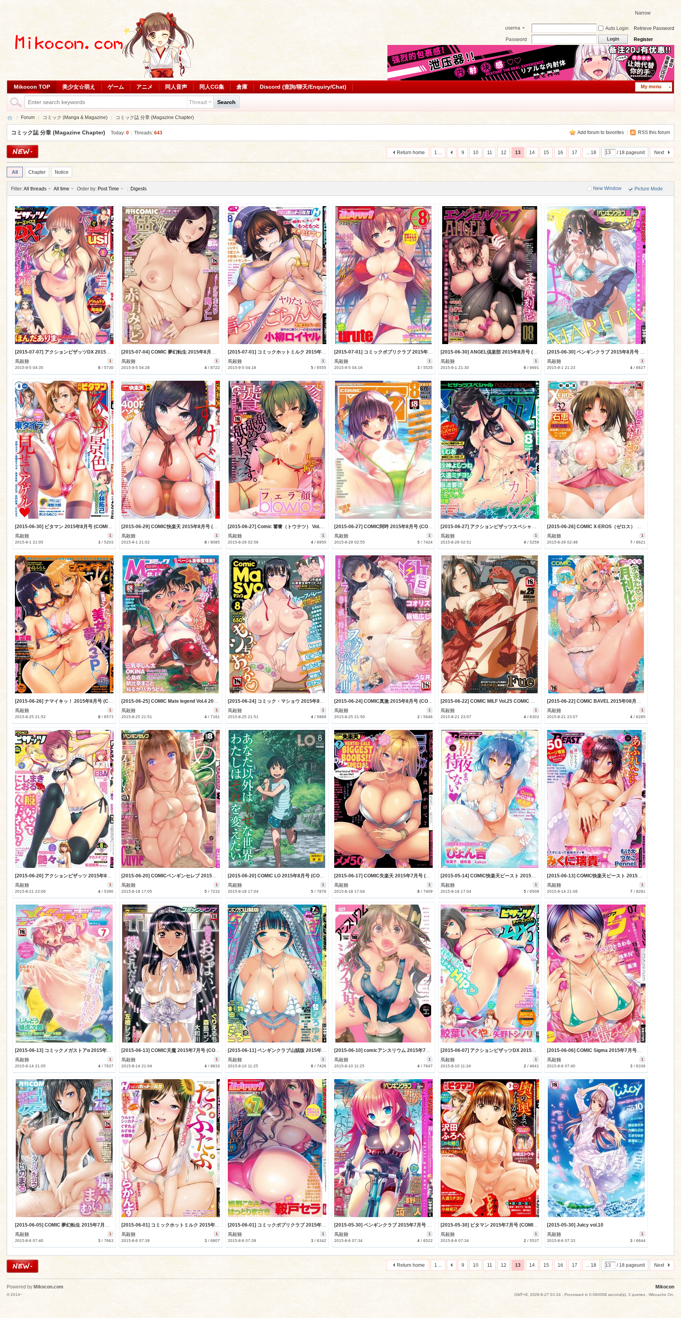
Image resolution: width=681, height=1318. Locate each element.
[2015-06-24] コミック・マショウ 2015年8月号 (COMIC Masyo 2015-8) (305, 701)
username (512, 28)
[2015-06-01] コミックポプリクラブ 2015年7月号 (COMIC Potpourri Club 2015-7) (316, 1225)
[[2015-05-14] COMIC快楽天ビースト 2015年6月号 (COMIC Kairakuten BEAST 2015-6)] (490, 799)
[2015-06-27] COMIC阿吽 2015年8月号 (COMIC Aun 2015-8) (399, 526)
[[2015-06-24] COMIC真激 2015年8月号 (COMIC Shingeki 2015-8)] (383, 624)
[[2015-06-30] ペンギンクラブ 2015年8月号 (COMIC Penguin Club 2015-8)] (596, 275)
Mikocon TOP (32, 87)
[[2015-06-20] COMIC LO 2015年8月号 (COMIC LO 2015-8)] (277, 799)
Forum (28, 117)
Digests (138, 189)
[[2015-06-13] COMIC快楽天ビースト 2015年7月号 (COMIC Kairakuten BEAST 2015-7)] (596, 799)
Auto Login (617, 28)
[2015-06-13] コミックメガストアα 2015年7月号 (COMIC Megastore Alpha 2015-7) (105, 1050)
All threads (35, 189)
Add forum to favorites (600, 132)
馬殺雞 (22, 361)
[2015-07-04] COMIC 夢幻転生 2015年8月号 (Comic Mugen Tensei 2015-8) (202, 352)
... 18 (591, 152)
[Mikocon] (101, 76)
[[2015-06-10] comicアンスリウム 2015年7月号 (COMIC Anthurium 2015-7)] (383, 973)
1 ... (438, 152)
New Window (607, 188)
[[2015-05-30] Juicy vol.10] (596, 1148)
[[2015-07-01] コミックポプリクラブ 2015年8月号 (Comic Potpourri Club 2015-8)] (383, 275)
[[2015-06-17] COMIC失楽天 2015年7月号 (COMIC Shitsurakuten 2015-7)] (383, 799)
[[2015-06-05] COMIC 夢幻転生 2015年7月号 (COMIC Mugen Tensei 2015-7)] (64, 1148)
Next (659, 152)
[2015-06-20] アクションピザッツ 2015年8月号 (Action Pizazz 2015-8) (91, 876)
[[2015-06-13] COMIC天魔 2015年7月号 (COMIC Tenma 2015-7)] (170, 973)
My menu (651, 86)
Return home (411, 152)
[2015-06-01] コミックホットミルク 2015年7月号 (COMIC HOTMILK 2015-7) (204, 1225)
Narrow (643, 13)
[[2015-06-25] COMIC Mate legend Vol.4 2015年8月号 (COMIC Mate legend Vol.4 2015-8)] (170, 624)
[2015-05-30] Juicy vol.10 (575, 1225)
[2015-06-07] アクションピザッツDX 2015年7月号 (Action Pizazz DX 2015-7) (524, 1050)
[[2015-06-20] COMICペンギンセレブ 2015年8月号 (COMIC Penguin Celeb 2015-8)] (170, 799)
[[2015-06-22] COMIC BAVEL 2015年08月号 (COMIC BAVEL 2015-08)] (596, 624)
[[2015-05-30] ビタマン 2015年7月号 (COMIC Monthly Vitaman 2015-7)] (490, 1148)
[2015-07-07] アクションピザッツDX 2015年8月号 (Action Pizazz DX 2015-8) (98, 352)
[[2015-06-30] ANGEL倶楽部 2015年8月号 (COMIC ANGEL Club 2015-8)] (490, 275)
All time (61, 189)
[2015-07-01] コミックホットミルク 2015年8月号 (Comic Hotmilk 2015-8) (308, 352)
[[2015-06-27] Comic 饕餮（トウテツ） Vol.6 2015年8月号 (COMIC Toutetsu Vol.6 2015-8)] (277, 450)
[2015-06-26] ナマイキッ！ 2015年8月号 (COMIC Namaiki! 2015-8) (87, 701)
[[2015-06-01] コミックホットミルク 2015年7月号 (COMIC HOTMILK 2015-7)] (170, 1148)
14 (532, 152)
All (15, 172)
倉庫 (241, 87)
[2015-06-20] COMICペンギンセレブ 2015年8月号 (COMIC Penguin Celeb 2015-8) (210, 876)
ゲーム (116, 87)
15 (546, 152)
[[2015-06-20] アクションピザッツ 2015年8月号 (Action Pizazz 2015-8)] (64, 799)
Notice (62, 172)
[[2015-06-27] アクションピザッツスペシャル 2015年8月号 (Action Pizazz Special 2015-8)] (490, 450)
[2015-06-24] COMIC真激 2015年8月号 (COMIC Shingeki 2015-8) (404, 701)
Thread (198, 102)
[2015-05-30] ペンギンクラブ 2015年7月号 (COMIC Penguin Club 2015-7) (413, 1225)
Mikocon (10, 117)
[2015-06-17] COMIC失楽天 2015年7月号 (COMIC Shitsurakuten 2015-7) (413, 876)
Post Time (108, 189)
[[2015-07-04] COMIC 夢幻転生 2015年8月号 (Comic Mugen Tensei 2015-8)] (170, 275)
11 (489, 152)
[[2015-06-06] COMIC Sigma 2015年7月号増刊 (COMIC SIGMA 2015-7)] (596, 973)
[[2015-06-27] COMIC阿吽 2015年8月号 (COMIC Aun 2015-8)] (383, 450)
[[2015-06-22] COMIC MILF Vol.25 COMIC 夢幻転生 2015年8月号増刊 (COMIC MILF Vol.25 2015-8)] (490, 624)
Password (516, 39)
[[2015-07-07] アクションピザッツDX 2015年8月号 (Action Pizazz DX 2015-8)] (64, 275)
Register (643, 39)
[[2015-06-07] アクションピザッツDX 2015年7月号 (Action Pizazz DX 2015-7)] (490, 973)
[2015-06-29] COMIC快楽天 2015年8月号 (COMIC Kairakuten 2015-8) (197, 526)
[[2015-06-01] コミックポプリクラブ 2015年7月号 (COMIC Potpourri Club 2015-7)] (277, 1148)
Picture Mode (648, 189)
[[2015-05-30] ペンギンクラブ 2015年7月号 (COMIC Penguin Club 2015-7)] (383, 1148)
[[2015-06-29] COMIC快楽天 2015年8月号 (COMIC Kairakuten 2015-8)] (170, 450)
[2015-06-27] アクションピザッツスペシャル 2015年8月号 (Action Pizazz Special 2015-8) (537, 526)
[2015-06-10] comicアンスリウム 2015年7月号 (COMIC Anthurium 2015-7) (415, 1050)
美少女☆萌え (78, 87)
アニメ (144, 87)
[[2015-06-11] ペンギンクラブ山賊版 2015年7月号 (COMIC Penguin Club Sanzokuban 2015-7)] (277, 973)
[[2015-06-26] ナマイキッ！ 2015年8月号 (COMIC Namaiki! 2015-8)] (64, 624)
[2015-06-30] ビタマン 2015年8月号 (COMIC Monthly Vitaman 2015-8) (91, 526)
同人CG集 (211, 87)
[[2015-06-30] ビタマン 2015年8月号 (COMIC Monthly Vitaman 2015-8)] (64, 450)
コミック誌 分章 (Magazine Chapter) (154, 117)
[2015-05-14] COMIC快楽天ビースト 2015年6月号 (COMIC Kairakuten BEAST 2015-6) (534, 876)
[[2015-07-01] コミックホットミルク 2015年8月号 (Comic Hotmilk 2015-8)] (277, 275)
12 (503, 152)
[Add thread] (22, 151)
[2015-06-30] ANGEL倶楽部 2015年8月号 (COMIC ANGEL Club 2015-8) (518, 352)
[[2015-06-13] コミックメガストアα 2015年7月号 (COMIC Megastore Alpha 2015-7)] (64, 973)
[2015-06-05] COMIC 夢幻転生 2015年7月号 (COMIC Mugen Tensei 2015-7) (96, 1225)
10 (475, 152)
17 (574, 152)
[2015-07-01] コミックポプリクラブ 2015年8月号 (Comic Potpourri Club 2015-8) (421, 352)
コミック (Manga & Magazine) (75, 117)
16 (560, 152)
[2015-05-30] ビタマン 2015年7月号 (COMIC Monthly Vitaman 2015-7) (517, 1225)
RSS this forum (654, 132)
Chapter (37, 172)
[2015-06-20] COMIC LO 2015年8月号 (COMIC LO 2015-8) (291, 876)
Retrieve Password (654, 28)
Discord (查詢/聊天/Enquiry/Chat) (303, 87)
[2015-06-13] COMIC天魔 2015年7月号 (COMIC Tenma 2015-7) (189, 1050)
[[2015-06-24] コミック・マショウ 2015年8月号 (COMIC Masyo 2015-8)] (277, 624)
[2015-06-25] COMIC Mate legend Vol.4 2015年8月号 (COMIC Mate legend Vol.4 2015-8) (217, 701)
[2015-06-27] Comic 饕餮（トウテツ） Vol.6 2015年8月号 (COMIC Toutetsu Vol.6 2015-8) (324, 526)
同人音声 (176, 87)
